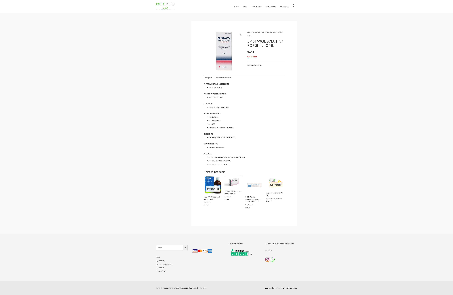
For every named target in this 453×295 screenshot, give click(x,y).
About (245, 6)
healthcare (256, 32)
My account (283, 6)
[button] (240, 35)
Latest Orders (270, 6)
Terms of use (161, 271)
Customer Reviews (236, 243)
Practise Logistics (200, 288)
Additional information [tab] (223, 77)
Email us (268, 250)
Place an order (256, 6)
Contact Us (160, 268)
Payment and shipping (164, 264)
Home (236, 6)
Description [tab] (208, 77)
